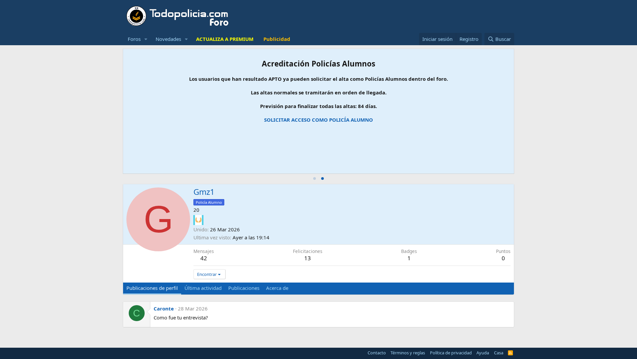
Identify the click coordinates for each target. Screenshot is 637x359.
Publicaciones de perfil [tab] (152, 288)
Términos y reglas (407, 353)
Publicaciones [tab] (243, 288)
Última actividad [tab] (203, 288)
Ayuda (482, 353)
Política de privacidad (451, 353)
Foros (134, 39)
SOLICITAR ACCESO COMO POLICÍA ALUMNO (318, 119)
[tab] (314, 178)
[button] (146, 39)
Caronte (164, 308)
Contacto (377, 353)
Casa (498, 353)
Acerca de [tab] (277, 288)
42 (203, 258)
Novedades (168, 39)
